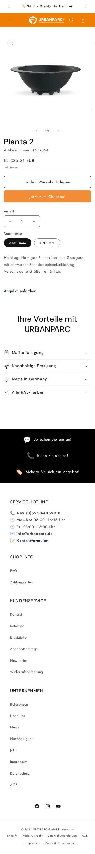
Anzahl (9, 211)
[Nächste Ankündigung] (85, 6)
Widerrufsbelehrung (26, 671)
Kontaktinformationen (59, 843)
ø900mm (47, 242)
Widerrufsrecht (32, 836)
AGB (14, 784)
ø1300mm (17, 242)
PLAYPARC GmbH (45, 829)
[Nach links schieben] (36, 131)
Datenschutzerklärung (62, 836)
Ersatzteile (18, 637)
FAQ (13, 570)
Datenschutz (20, 773)
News (14, 727)
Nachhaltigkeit (21, 738)
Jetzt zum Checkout (48, 196)
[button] (10, 20)
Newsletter (18, 660)
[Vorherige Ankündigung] (9, 6)
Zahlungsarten (21, 582)
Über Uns (17, 715)
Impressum (19, 761)
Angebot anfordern (20, 291)
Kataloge (17, 625)
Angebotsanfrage (24, 648)
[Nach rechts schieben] (58, 131)
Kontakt (16, 614)
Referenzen (19, 704)
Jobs (13, 750)
